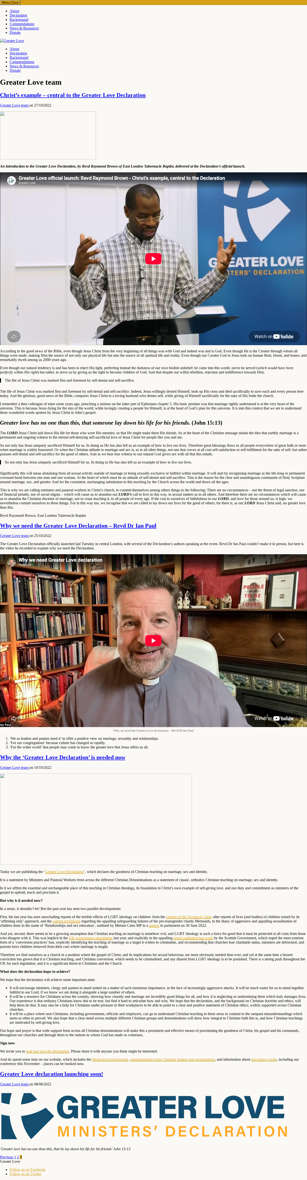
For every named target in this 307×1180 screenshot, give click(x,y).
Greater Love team (14, 105)
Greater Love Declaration (64, 872)
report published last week (193, 938)
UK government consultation (91, 938)
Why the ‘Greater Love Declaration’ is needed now (62, 757)
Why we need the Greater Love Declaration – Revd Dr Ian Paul (78, 526)
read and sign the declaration (47, 1051)
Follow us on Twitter (25, 1174)
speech (154, 925)
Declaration (18, 15)
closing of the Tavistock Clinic (189, 917)
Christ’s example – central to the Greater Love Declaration (73, 95)
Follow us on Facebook (27, 1170)
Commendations (22, 24)
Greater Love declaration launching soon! (51, 1074)
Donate (15, 32)
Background (19, 20)
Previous (6, 1157)
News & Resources (24, 28)
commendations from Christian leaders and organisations (172, 1059)
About (14, 11)
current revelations (66, 921)
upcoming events (264, 1059)
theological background (110, 1059)
